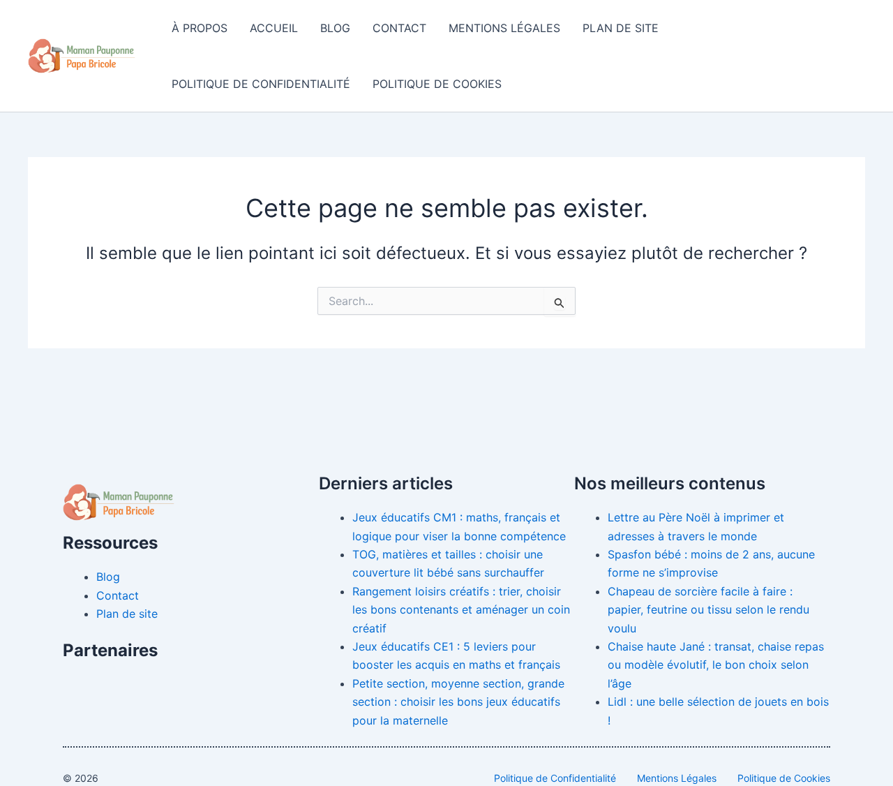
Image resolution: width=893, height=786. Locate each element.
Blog (335, 28)
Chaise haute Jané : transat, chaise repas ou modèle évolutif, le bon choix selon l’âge (716, 664)
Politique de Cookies (437, 84)
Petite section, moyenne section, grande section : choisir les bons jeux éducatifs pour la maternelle (458, 701)
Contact (399, 28)
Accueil (274, 28)
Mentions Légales (504, 28)
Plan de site (621, 28)
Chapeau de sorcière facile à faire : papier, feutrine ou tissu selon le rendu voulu (708, 609)
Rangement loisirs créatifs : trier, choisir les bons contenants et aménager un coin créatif (461, 609)
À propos (199, 28)
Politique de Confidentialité (261, 84)
